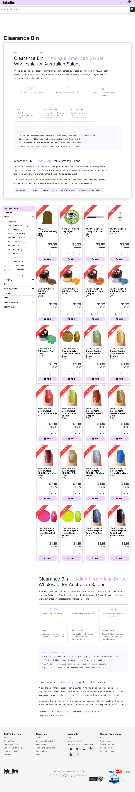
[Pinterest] (91, 748)
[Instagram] (84, 748)
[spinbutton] (43, 254)
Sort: (10, 209)
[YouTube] (71, 754)
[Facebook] (71, 748)
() (12, 222)
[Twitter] (78, 748)
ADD (49, 259)
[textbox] (65, 9)
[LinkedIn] (77, 754)
